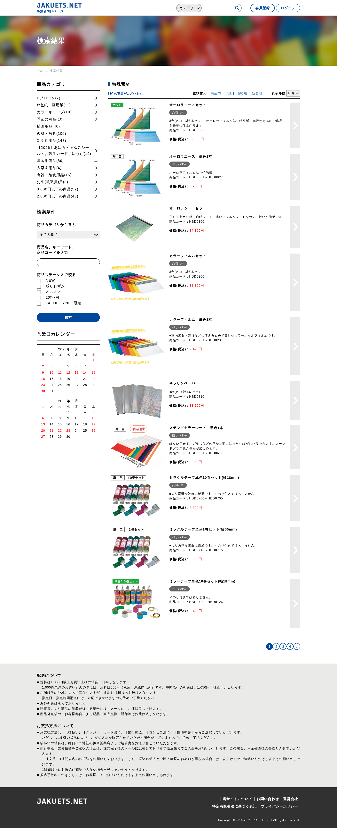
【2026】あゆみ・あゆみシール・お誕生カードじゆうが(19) (64, 150)
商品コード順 (221, 93)
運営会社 (290, 799)
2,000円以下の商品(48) (57, 196)
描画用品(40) (48, 126)
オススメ (53, 292)
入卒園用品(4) (49, 168)
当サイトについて (237, 799)
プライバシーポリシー (279, 806)
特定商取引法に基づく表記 (234, 806)
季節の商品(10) (50, 119)
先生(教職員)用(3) (52, 182)
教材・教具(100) (51, 133)
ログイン (288, 8)
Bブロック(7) (48, 98)
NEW (50, 280)
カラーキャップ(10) (54, 112)
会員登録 (262, 8)
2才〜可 (53, 297)
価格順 (242, 93)
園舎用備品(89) (50, 161)
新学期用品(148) (51, 140)
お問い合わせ (268, 799)
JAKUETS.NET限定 (63, 303)
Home (39, 70)
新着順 (257, 93)
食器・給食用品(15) (54, 175)
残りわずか (55, 286)
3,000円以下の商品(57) (57, 189)
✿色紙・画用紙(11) (54, 105)
